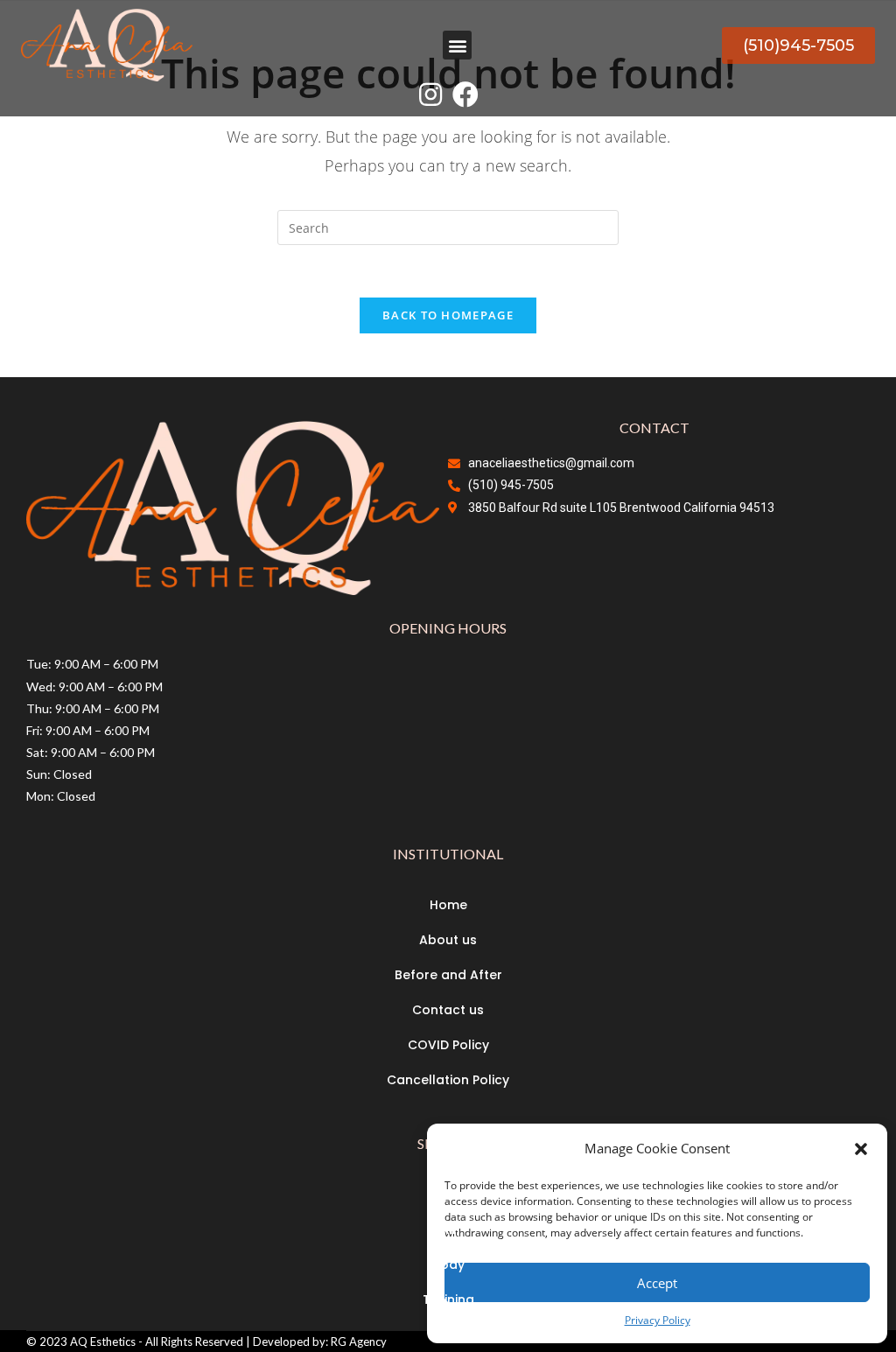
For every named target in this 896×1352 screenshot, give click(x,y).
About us (448, 940)
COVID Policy (448, 1045)
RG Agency (359, 1341)
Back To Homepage (448, 315)
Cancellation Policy (448, 1080)
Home (448, 905)
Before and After (448, 975)
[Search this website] (448, 226)
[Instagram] (430, 94)
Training (448, 1299)
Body (448, 1264)
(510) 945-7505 (511, 485)
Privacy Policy (657, 1320)
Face (448, 1194)
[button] (861, 1149)
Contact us (448, 1010)
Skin (448, 1229)
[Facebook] (465, 94)
